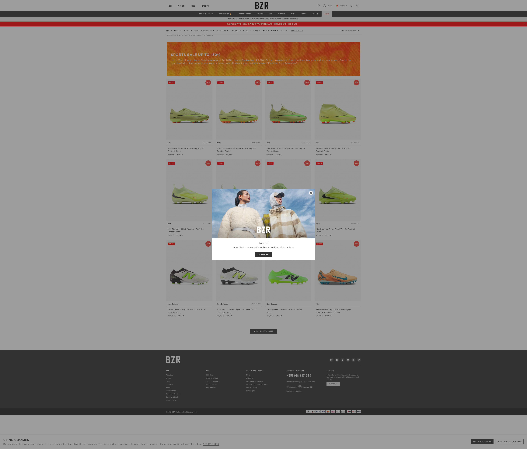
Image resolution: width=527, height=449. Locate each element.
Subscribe (263, 255)
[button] (311, 193)
